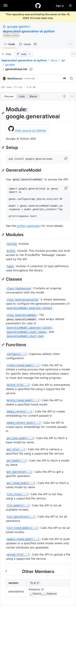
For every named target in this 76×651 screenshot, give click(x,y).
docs (54, 60)
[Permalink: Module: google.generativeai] (3, 112)
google (10, 64)
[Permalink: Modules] (3, 234)
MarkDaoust (14, 78)
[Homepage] (38, 5)
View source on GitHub (30, 130)
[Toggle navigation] (5, 5)
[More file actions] (71, 96)
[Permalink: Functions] (3, 344)
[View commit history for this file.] (71, 78)
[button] (66, 158)
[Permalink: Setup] (3, 147)
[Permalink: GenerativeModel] (3, 170)
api (63, 60)
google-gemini (18, 26)
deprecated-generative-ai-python (29, 31)
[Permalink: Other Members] (5, 571)
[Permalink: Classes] (3, 279)
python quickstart (29, 226)
